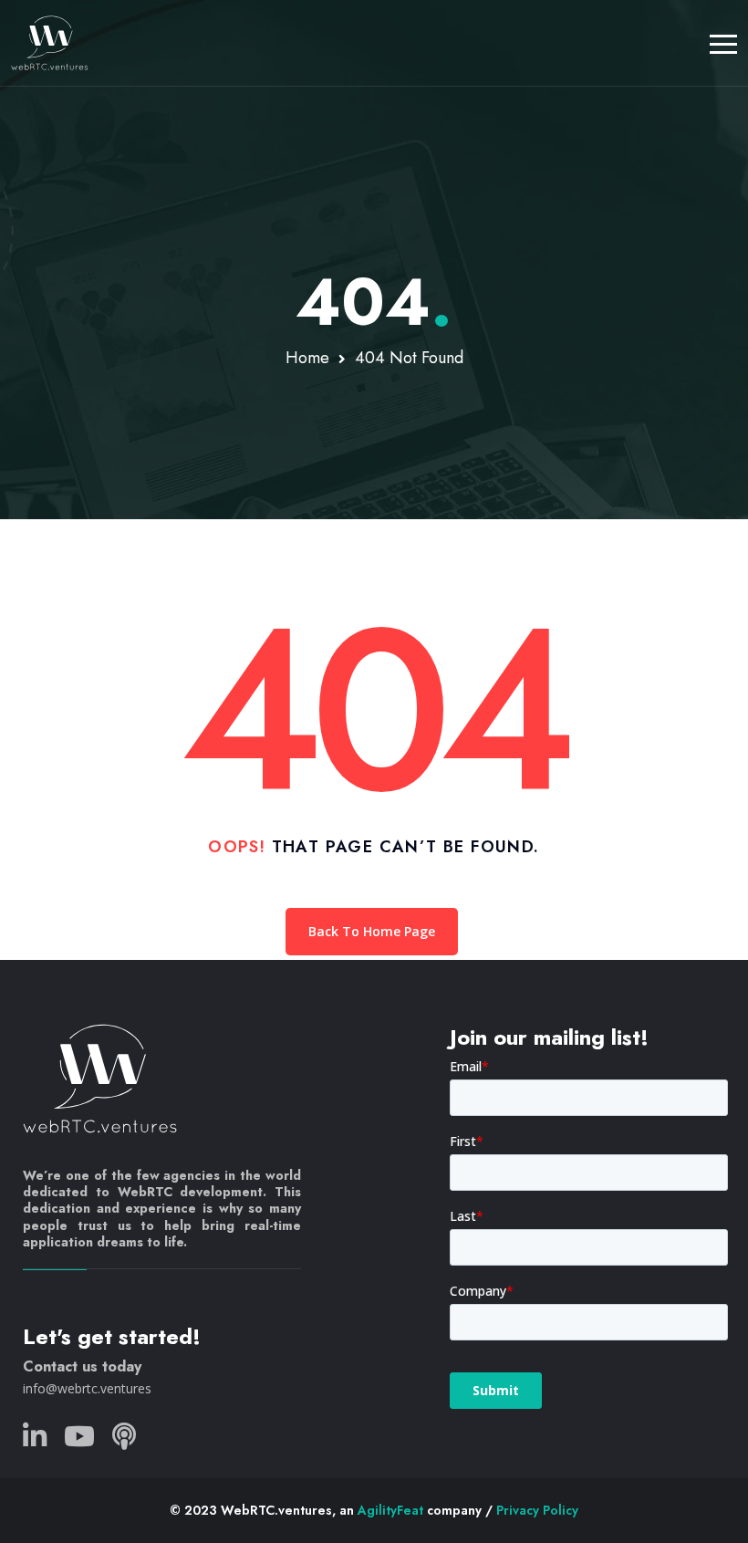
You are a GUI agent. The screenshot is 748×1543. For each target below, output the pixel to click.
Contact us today (82, 1366)
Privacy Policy (537, 1510)
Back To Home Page (371, 931)
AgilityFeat (390, 1510)
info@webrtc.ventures (87, 1388)
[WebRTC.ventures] (49, 43)
